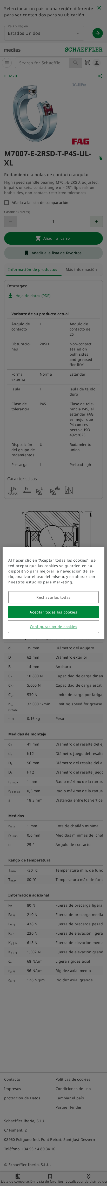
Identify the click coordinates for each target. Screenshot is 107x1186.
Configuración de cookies (53, 626)
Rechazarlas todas (53, 597)
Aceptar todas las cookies (53, 612)
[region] (53, 593)
